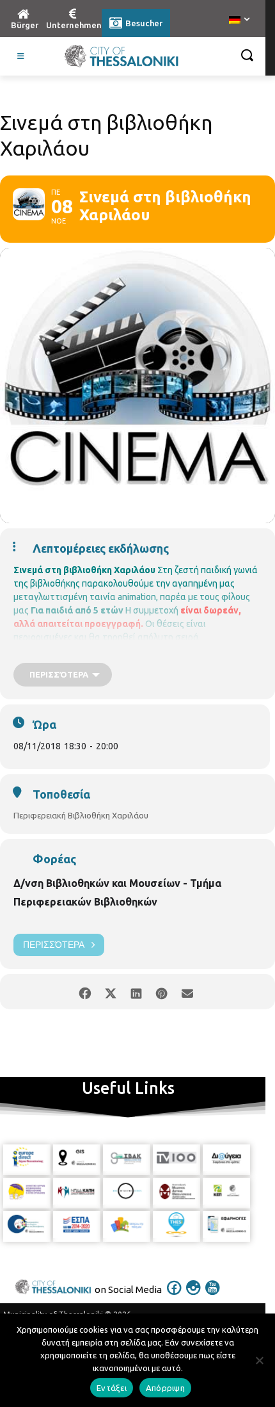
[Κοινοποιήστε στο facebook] (85, 991)
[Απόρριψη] (259, 1360)
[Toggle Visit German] (21, 56)
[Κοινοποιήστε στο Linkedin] (136, 991)
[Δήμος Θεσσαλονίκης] (121, 56)
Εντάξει (112, 1387)
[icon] (174, 1296)
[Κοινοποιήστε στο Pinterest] (161, 991)
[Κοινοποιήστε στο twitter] (110, 991)
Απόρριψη (165, 1387)
